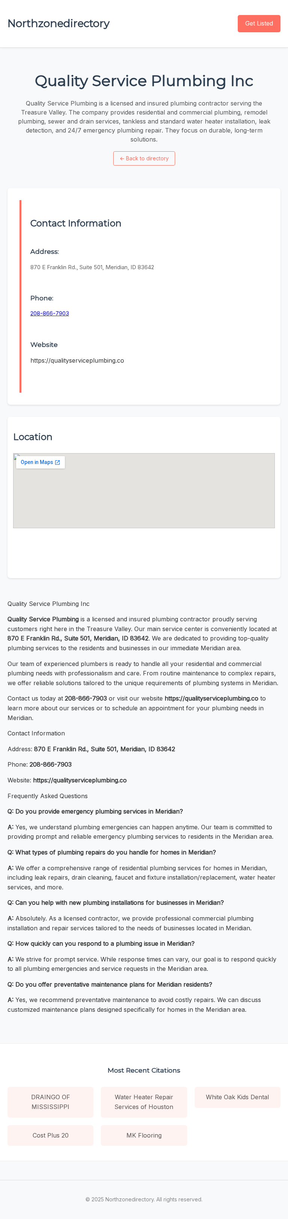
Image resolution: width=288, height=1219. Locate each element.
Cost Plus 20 (51, 1135)
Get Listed (259, 23)
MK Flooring (144, 1135)
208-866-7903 (49, 313)
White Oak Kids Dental (237, 1097)
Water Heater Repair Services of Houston (143, 1102)
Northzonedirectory (59, 23)
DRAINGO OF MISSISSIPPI (50, 1102)
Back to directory (144, 158)
